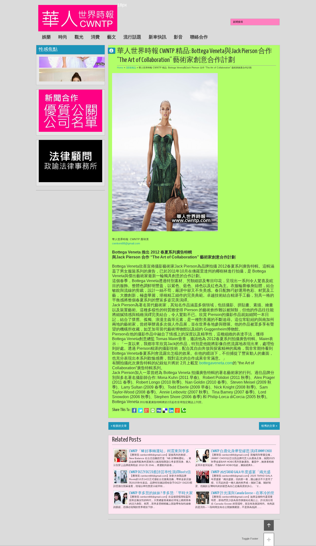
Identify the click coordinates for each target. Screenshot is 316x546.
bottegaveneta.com (216, 363)
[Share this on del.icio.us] (165, 410)
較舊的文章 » (269, 425)
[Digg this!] (159, 410)
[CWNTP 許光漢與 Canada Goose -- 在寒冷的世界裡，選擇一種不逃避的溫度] (202, 497)
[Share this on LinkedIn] (171, 410)
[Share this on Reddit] (177, 410)
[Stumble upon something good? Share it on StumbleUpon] (152, 410)
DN (113, 50)
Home (120, 67)
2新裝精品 (131, 67)
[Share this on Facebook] (134, 410)
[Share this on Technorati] (183, 410)
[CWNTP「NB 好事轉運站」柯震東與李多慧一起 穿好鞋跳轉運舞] (120, 455)
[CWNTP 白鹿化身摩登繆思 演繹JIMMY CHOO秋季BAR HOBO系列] (202, 455)
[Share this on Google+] (146, 410)
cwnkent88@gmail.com (126, 243)
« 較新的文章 (119, 425)
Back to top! (269, 525)
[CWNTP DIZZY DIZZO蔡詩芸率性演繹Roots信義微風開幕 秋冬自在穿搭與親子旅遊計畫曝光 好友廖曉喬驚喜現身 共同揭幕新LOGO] (120, 476)
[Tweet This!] (140, 410)
